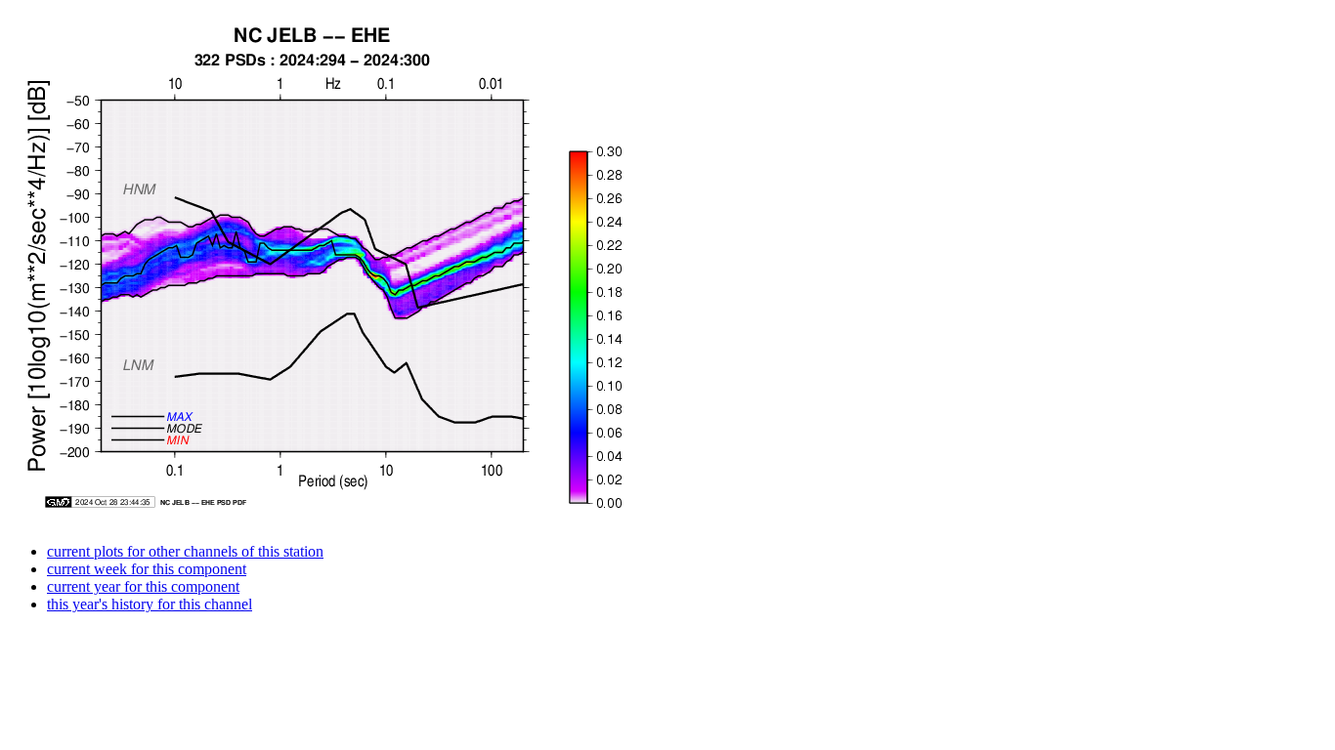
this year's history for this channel (149, 604)
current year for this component (143, 586)
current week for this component (146, 569)
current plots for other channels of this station (185, 551)
